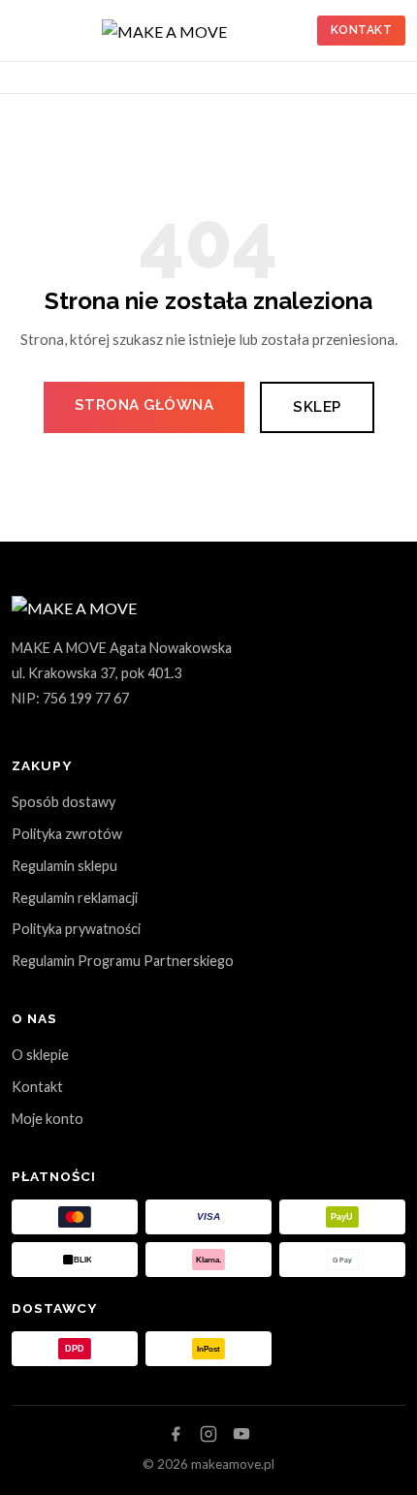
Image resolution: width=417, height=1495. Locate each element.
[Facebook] (175, 1434)
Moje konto (47, 1118)
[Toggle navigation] (19, 77)
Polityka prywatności (76, 928)
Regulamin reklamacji (75, 897)
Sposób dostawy (63, 802)
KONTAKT (362, 30)
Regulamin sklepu (64, 865)
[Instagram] (208, 1434)
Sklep (317, 407)
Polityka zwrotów (67, 833)
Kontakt (37, 1086)
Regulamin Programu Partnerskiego (123, 960)
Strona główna (144, 405)
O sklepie (40, 1054)
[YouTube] (241, 1434)
